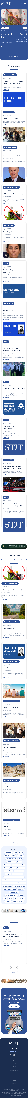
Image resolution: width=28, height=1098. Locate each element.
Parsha (6, 868)
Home (16, 871)
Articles (14, 1060)
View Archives (21, 559)
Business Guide (7, 886)
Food (5, 898)
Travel (21, 871)
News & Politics (20, 880)
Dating (12, 880)
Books (16, 883)
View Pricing (14, 1006)
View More (14, 538)
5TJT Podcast (11, 862)
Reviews (5, 880)
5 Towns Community (10, 889)
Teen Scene (20, 877)
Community (8, 852)
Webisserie (18, 1096)
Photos (20, 874)
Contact (14, 1066)
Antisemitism (8, 871)
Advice (21, 852)
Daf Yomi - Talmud (9, 877)
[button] (9, 56)
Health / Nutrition (20, 898)
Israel (21, 895)
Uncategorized (14, 892)
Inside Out (20, 855)
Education (21, 889)
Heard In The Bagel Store (10, 583)
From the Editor (7, 883)
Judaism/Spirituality (11, 895)
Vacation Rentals (18, 901)
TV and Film (20, 868)
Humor (10, 898)
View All (14, 842)
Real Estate (7, 865)
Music (14, 874)
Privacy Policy (7, 1093)
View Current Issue (8, 559)
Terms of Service (17, 1093)
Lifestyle (12, 868)
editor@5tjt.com (14, 1051)
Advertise (14, 1063)
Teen (15, 852)
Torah (20, 858)
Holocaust (8, 901)
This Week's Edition (10, 855)
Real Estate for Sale (19, 886)
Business (22, 883)
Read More (14, 44)
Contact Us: (14, 1048)
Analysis (8, 874)
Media (19, 862)
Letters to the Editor (18, 865)
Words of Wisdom (11, 858)
